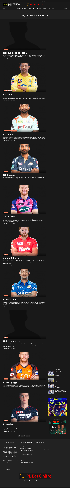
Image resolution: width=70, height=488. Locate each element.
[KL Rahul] (24, 118)
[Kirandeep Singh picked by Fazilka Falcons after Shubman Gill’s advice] (51, 380)
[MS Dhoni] (24, 77)
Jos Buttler (9, 216)
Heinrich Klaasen (12, 341)
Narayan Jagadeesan (15, 52)
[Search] (66, 8)
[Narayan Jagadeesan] (24, 36)
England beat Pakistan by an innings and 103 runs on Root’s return (61, 373)
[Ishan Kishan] (24, 283)
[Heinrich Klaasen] (24, 324)
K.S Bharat (9, 175)
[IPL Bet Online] (35, 4)
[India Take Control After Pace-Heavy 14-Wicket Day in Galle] (51, 392)
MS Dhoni (8, 94)
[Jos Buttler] (24, 199)
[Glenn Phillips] (24, 366)
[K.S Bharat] (24, 158)
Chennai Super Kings (8, 90)
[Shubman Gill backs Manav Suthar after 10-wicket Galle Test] (51, 386)
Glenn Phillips (10, 382)
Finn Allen (8, 424)
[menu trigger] (5, 8)
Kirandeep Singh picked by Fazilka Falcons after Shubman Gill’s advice (60, 379)
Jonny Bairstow (11, 258)
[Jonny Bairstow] (24, 241)
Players (14, 90)
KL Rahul (8, 134)
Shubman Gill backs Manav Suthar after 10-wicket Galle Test (60, 385)
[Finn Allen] (24, 407)
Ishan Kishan (10, 299)
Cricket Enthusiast (7, 100)
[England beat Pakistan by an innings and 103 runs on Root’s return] (51, 373)
